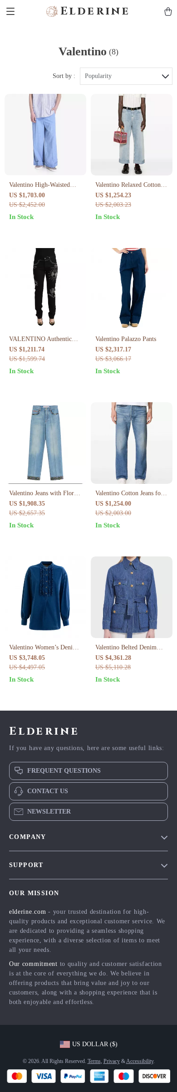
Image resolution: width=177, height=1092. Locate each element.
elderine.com (27, 911)
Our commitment (33, 963)
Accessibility (139, 1061)
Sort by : (64, 76)
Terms (94, 1061)
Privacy (111, 1061)
